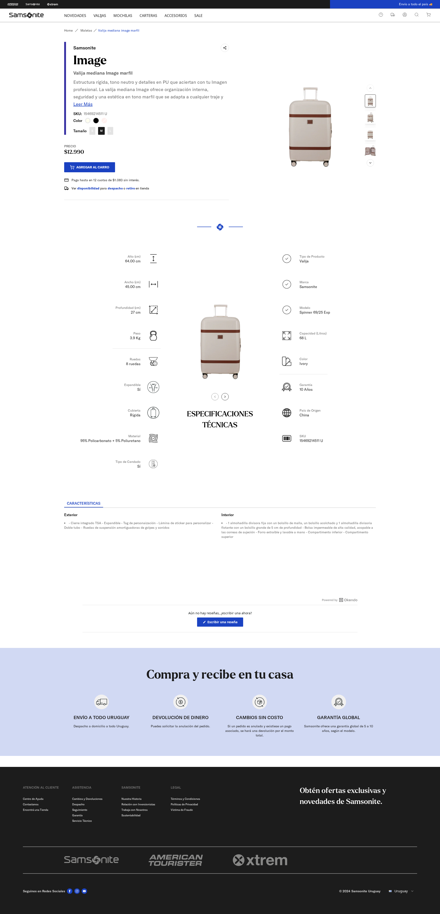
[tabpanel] (220, 549)
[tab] (83, 503)
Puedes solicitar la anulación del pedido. (180, 726)
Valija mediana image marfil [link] (118, 30)
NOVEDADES (75, 15)
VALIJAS (100, 15)
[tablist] (220, 504)
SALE (198, 15)
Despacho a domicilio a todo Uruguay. (101, 726)
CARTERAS (148, 15)
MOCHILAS (122, 15)
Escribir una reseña (224, 623)
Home (68, 30)
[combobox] (400, 891)
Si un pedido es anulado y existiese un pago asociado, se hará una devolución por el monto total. (259, 730)
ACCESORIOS (176, 15)
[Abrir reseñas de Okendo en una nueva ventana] (340, 600)
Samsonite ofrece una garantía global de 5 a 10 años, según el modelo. (338, 728)
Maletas (86, 30)
